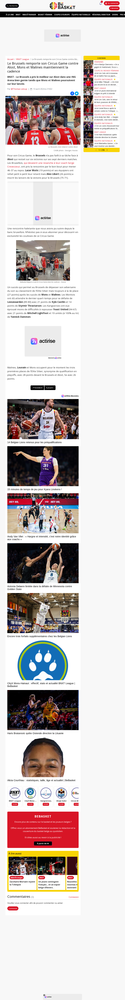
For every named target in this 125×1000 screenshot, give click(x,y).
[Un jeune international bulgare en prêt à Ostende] (88, 91)
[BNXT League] (14, 793)
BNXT (18, 14)
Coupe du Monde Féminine (106, 70)
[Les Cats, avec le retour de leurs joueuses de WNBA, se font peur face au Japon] (88, 99)
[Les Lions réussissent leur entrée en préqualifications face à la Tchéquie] (88, 126)
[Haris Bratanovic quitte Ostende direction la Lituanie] (88, 134)
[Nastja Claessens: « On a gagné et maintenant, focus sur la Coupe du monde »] (88, 64)
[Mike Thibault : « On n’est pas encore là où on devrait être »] (88, 82)
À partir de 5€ (43, 843)
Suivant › (50, 387)
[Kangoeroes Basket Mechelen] (45, 793)
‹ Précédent (37, 387)
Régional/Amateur (101, 14)
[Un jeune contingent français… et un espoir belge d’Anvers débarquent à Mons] (51, 866)
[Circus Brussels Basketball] (76, 793)
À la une (10, 14)
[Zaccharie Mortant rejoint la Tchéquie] (23, 866)
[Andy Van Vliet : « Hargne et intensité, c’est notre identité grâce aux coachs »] (88, 117)
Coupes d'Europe (62, 14)
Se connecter (113, 3)
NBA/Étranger (29, 14)
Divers (115, 14)
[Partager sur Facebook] (72, 93)
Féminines (98, 62)
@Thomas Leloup (19, 89)
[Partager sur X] (77, 93)
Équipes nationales (81, 14)
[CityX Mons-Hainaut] (30, 793)
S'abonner (114, 8)
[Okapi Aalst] (61, 793)
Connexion (74, 897)
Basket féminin (45, 14)
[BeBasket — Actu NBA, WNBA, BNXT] (62, 5)
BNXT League (22, 59)
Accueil (10, 59)
